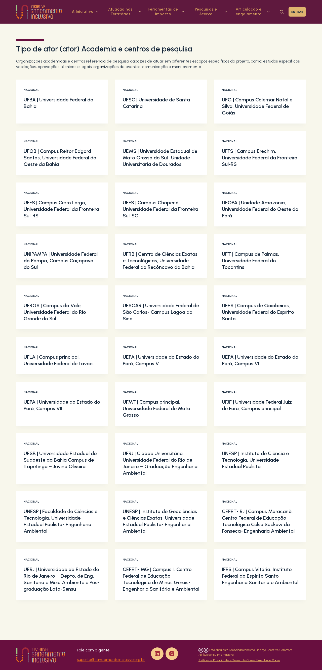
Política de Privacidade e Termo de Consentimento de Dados (239, 660)
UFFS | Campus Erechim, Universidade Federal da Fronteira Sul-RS (259, 157)
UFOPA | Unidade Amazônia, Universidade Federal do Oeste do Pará (260, 209)
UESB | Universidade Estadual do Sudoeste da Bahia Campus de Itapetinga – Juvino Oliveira (60, 459)
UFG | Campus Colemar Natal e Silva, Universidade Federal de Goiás (257, 106)
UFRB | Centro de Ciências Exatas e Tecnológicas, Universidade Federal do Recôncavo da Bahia (160, 260)
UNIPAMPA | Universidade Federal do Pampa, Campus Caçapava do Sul (61, 260)
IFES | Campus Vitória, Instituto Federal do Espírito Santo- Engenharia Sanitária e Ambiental (260, 575)
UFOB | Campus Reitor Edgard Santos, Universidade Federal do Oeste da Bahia (60, 157)
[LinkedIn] (157, 653)
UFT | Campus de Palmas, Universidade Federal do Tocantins (250, 260)
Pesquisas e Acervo (206, 12)
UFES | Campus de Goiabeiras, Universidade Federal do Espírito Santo (258, 312)
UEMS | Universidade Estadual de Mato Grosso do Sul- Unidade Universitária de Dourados (160, 157)
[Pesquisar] (282, 12)
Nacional (31, 90)
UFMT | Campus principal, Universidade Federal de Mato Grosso (156, 408)
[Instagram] (172, 653)
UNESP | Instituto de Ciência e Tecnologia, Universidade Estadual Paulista (255, 459)
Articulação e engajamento (249, 12)
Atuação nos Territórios (120, 12)
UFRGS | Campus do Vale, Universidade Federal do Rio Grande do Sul (55, 312)
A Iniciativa (83, 11)
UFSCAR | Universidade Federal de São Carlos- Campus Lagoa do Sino (161, 312)
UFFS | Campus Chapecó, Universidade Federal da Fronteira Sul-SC (160, 209)
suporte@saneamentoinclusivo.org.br (111, 659)
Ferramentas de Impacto (163, 12)
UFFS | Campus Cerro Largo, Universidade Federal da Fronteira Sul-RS (61, 209)
